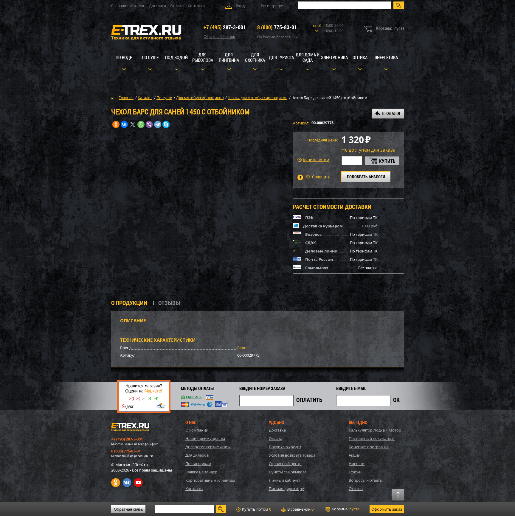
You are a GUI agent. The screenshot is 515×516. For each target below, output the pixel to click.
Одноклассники (115, 482)
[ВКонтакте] (124, 124)
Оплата (177, 5)
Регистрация (272, 5)
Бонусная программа (369, 446)
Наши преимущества (205, 438)
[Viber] (149, 124)
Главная (118, 5)
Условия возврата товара (292, 455)
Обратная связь (128, 509)
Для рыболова (202, 57)
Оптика (360, 57)
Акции (354, 455)
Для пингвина (229, 57)
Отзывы (356, 488)
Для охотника (255, 57)
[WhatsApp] (141, 124)
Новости (356, 463)
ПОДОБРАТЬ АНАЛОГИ (366, 176)
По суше (150, 57)
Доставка (157, 5)
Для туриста (281, 57)
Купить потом (316, 160)
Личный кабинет (284, 480)
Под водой (176, 57)
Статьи (355, 472)
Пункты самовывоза (287, 472)
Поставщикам (198, 463)
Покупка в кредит (285, 446)
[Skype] (166, 124)
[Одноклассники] (116, 124)
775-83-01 (277, 27)
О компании (196, 430)
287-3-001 (225, 27)
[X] (132, 124)
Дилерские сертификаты (208, 446)
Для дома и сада (307, 57)
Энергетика (386, 57)
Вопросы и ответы (366, 480)
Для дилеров (197, 455)
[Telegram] (157, 124)
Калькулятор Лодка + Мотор (375, 430)
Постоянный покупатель (372, 438)
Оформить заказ (386, 509)
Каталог (137, 5)
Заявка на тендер (201, 472)
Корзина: (345, 509)
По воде (124, 57)
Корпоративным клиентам (210, 480)
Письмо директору (286, 488)
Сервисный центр (285, 463)
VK (126, 482)
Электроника (334, 57)
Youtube (138, 482)
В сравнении (300, 509)
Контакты (197, 5)
